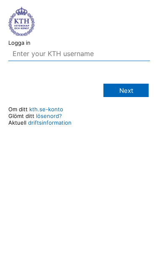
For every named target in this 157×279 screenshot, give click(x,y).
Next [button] (126, 91)
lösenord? (49, 116)
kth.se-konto (46, 109)
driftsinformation (50, 122)
